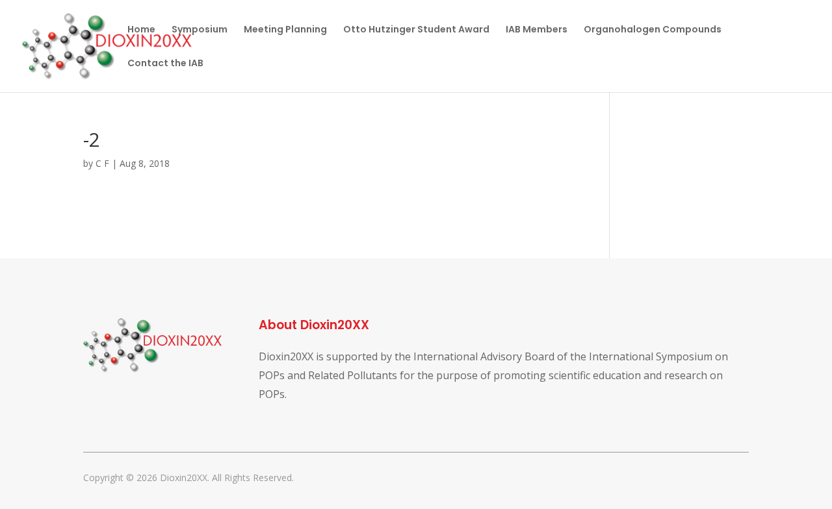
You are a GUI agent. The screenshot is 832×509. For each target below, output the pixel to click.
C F (102, 163)
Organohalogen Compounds (653, 30)
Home (141, 30)
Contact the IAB (165, 63)
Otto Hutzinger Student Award (416, 30)
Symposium (200, 30)
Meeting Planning (285, 30)
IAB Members (536, 30)
